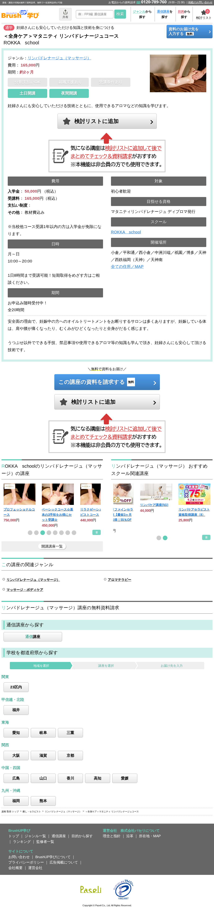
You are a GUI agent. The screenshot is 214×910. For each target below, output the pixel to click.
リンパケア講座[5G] (154, 505)
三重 (70, 733)
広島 (16, 778)
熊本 (43, 801)
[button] (30, 532)
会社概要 (15, 868)
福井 (16, 710)
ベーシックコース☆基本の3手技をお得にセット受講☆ (57, 514)
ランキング (22, 841)
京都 (70, 755)
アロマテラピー (119, 579)
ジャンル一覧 (35, 836)
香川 (70, 778)
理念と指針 (112, 836)
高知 (97, 778)
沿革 (129, 836)
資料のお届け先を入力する (184, 31)
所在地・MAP (150, 836)
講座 (32, 637)
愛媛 (125, 778)
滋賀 (43, 755)
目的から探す (82, 836)
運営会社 (35, 868)
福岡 (16, 801)
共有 (65, 17)
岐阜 (43, 733)
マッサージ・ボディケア (24, 589)
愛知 (16, 733)
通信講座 (59, 836)
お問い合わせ (19, 857)
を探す (165, 14)
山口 (43, 778)
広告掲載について (64, 862)
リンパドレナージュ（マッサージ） (59, 58)
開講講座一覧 (52, 546)
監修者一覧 (45, 841)
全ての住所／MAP (127, 266)
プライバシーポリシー (26, 862)
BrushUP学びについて (53, 857)
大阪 (16, 755)
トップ (13, 836)
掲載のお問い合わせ (200, 2)
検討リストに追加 (96, 121)
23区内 (16, 687)
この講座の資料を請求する (96, 382)
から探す (142, 14)
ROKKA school (126, 232)
